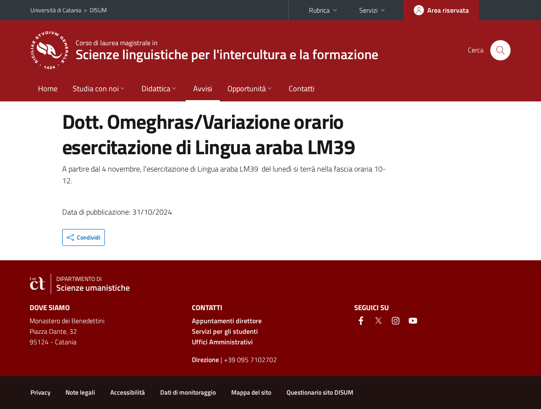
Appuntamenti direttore (227, 321)
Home (47, 88)
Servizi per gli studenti (225, 331)
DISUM (98, 9)
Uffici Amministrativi (222, 342)
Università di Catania (55, 9)
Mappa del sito (251, 392)
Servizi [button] (368, 10)
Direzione (205, 359)
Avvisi (202, 88)
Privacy (40, 392)
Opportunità (246, 88)
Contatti (301, 88)
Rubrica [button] (319, 10)
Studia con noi (96, 88)
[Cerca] (500, 50)
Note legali (80, 392)
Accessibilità (127, 392)
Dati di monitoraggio (188, 392)
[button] (83, 237)
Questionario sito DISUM (320, 392)
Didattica (156, 88)
